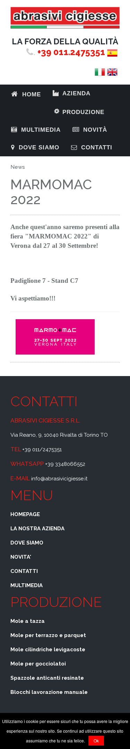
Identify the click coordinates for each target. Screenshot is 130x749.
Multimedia (40, 130)
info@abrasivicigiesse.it (59, 479)
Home (30, 94)
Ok (96, 740)
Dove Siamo (38, 147)
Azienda (75, 93)
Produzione (80, 108)
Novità (94, 130)
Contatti (95, 147)
